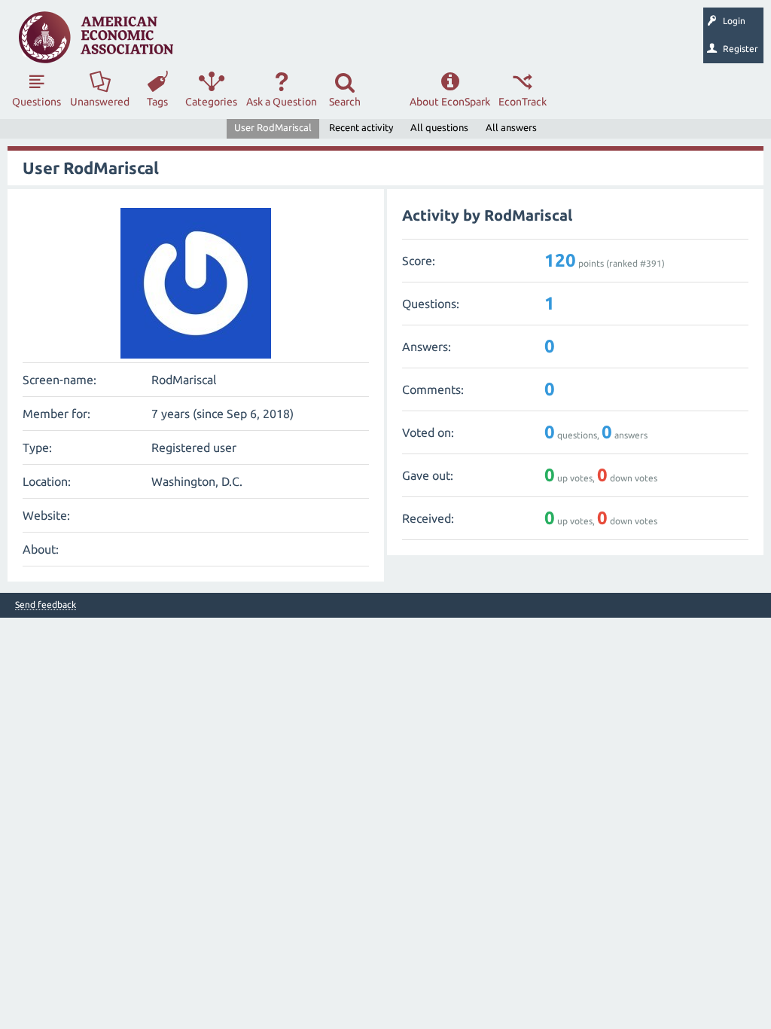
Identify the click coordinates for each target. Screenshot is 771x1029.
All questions (439, 127)
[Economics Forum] (96, 37)
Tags (157, 102)
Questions (36, 102)
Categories (211, 102)
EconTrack (522, 102)
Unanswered (100, 102)
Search (345, 102)
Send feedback (45, 604)
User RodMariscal (273, 127)
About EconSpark (450, 102)
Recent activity (361, 127)
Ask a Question (281, 102)
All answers (511, 127)
